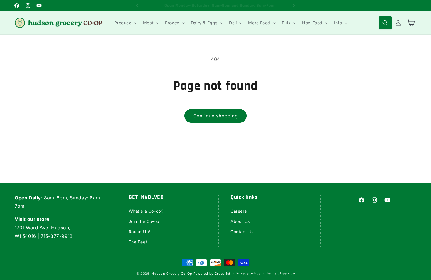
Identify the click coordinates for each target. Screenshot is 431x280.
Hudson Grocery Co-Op (172, 274)
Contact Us (242, 231)
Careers (238, 211)
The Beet (138, 241)
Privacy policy (248, 273)
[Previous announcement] (137, 5)
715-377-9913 (57, 236)
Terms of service (280, 273)
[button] (125, 23)
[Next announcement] (293, 5)
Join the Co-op (144, 221)
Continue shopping (215, 116)
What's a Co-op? (146, 211)
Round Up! (139, 231)
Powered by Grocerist (211, 274)
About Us (240, 221)
